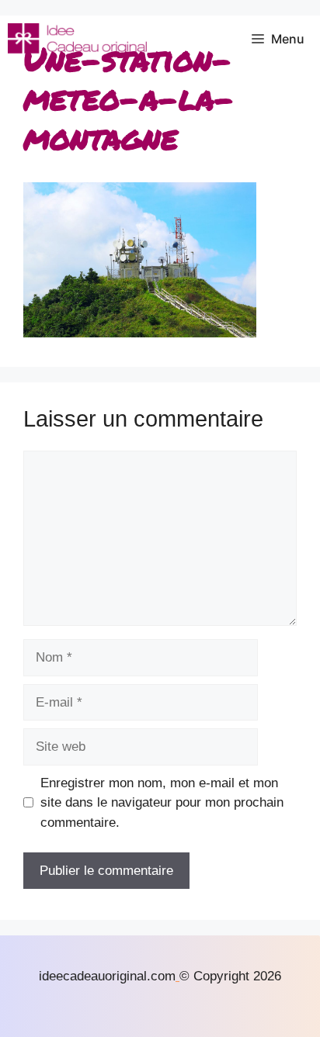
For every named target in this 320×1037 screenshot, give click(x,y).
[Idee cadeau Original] (77, 39)
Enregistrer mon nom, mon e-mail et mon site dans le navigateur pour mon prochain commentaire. (161, 803)
